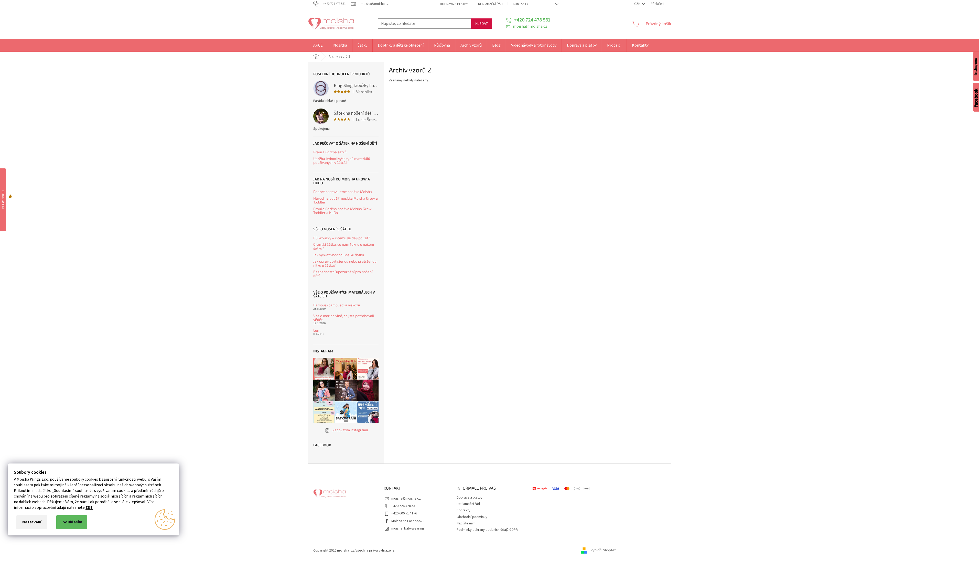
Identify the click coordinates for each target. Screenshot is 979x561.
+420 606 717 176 (404, 513)
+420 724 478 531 (404, 506)
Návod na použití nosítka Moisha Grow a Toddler (345, 200)
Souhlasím (72, 522)
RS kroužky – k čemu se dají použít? (341, 238)
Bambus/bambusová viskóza (336, 305)
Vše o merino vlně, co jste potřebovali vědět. (343, 318)
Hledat (481, 23)
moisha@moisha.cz (406, 498)
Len (316, 330)
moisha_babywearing (407, 528)
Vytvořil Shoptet (603, 550)
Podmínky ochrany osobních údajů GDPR (487, 529)
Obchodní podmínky (472, 517)
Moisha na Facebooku (407, 521)
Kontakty (520, 4)
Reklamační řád (490, 4)
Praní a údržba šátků (330, 152)
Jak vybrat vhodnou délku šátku (338, 255)
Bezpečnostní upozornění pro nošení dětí (342, 274)
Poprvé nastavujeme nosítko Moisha (342, 191)
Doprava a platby (454, 4)
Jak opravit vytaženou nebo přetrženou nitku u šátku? (344, 263)
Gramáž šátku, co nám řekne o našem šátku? (343, 246)
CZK (637, 4)
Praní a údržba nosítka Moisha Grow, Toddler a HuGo (342, 211)
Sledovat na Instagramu (350, 430)
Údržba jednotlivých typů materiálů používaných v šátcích (341, 161)
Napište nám (466, 523)
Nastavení (31, 522)
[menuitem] (318, 45)
